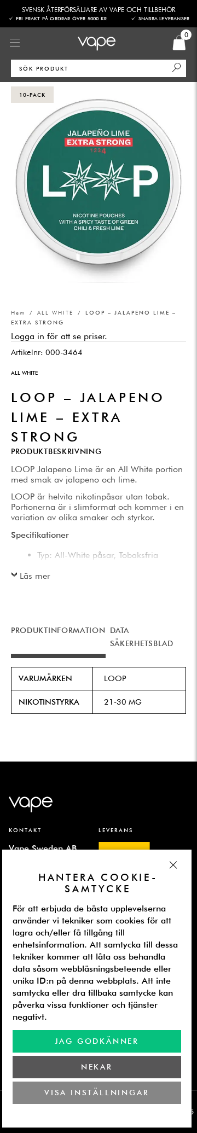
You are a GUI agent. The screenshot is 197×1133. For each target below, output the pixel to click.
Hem (18, 312)
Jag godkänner (97, 1041)
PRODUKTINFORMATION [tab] (58, 630)
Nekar (97, 1066)
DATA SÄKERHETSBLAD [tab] (141, 637)
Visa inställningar (97, 1092)
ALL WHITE (55, 312)
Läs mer (35, 576)
